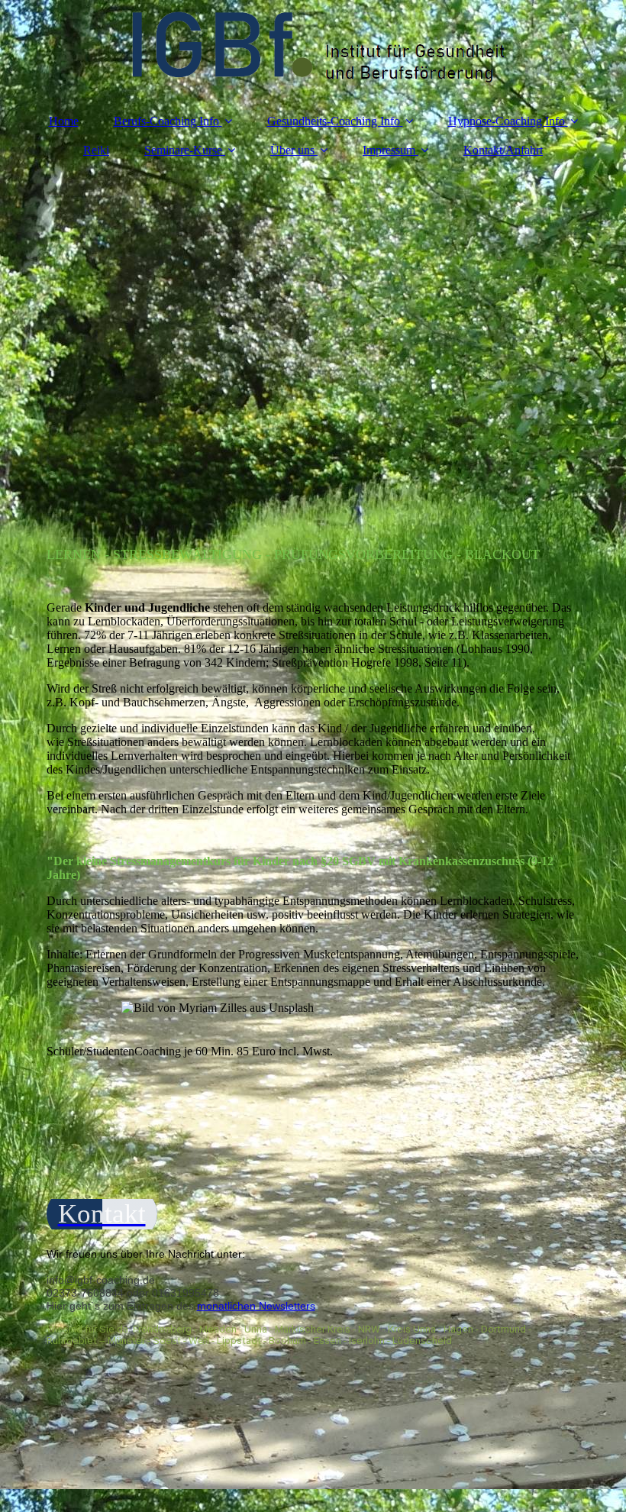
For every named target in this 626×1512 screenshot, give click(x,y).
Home (64, 121)
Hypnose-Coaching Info (506, 121)
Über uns (292, 150)
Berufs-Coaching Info (166, 121)
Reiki (96, 150)
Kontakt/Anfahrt (503, 150)
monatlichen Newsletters (256, 1306)
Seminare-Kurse (183, 150)
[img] (313, 49)
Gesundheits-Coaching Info (333, 121)
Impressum (389, 150)
